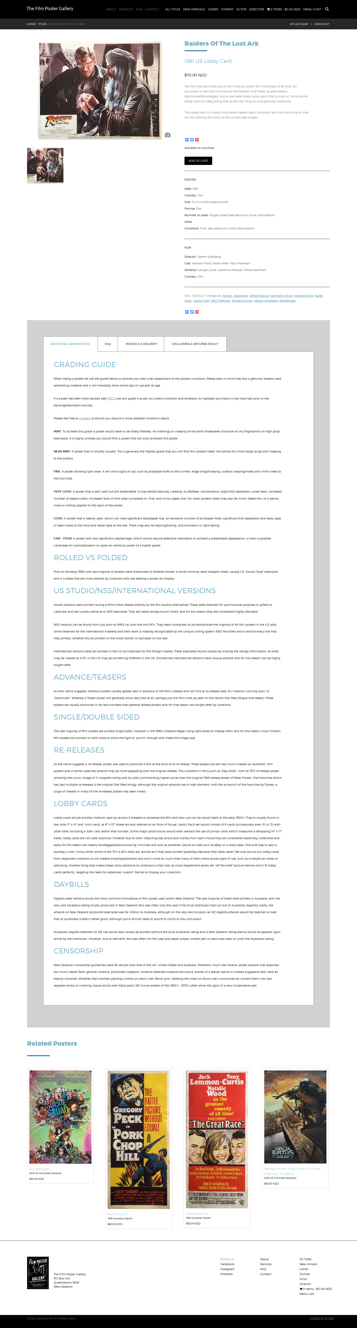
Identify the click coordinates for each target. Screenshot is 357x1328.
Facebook (227, 1264)
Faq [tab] (108, 344)
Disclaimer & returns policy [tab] (195, 344)
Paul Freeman (220, 300)
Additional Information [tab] (70, 344)
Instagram (227, 1269)
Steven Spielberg (266, 300)
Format (227, 9)
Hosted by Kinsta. (322, 1318)
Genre (213, 9)
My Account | (301, 24)
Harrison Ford (303, 295)
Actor (241, 9)
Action (227, 295)
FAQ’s (111, 398)
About (111, 9)
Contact (152, 9)
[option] (100, 90)
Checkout (321, 24)
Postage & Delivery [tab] (141, 344)
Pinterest (226, 1274)
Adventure (240, 295)
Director (256, 9)
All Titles (172, 9)
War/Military (287, 300)
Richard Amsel (242, 300)
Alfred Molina (259, 295)
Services (126, 9)
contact (84, 418)
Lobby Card (201, 300)
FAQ (139, 9)
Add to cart (198, 160)
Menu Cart (312, 9)
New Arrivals (194, 9)
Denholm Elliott (281, 295)
